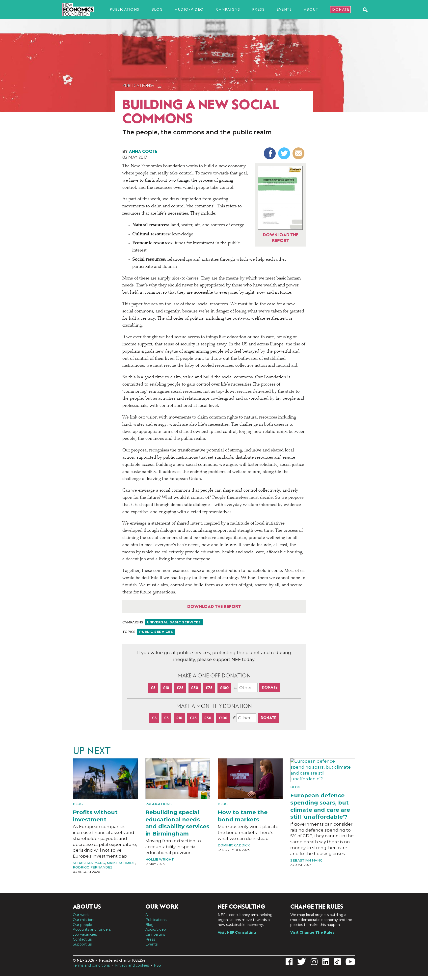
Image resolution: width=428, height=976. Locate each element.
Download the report (214, 606)
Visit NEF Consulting (237, 932)
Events (284, 9)
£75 (209, 688)
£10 (166, 688)
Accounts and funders (92, 929)
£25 (180, 688)
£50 (194, 688)
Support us (82, 944)
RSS (157, 965)
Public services (156, 632)
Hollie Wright (159, 859)
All (147, 915)
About (311, 9)
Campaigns (228, 9)
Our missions (84, 920)
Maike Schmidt (121, 863)
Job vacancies (85, 934)
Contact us (82, 939)
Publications (124, 9)
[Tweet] (284, 153)
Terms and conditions (91, 965)
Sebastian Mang (89, 863)
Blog (157, 9)
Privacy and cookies (132, 965)
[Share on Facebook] (270, 153)
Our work (81, 915)
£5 (153, 688)
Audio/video (189, 9)
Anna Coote (143, 151)
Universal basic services (174, 622)
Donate (340, 9)
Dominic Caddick (234, 845)
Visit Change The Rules (312, 932)
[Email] (299, 153)
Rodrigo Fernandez (92, 867)
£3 (154, 718)
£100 (224, 688)
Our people (82, 924)
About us (87, 906)
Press (258, 9)
